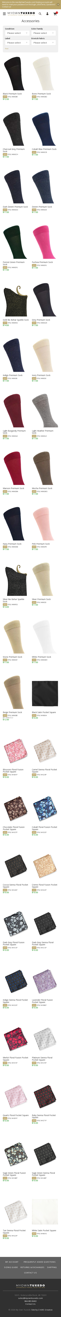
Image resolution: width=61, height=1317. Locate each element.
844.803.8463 (31, 1301)
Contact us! (6, 7)
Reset (7, 49)
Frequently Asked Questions (40, 1262)
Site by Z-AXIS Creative (42, 1309)
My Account (47, 13)
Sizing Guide (11, 1267)
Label (7, 38)
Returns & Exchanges (32, 1267)
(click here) (41, 4)
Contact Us (30, 1272)
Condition (9, 29)
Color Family (37, 29)
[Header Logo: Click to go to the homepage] (21, 13)
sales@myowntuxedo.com (30, 1298)
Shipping (52, 1267)
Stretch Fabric (38, 38)
